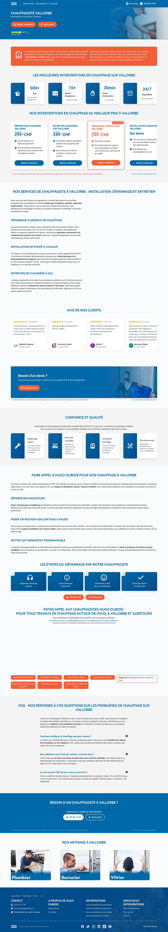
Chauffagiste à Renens (102, 677)
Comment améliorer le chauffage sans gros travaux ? (65, 736)
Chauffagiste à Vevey (49, 684)
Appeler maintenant (25, 24)
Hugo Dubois (15, 896)
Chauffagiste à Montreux (23, 677)
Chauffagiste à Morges (49, 677)
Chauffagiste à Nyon (76, 677)
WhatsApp (134, 4)
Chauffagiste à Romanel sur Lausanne (23, 685)
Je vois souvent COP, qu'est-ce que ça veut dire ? (63, 772)
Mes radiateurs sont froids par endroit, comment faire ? (67, 754)
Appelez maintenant (29, 163)
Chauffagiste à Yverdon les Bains (76, 685)
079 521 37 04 (75, 597)
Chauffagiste (26, 896)
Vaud (35, 896)
